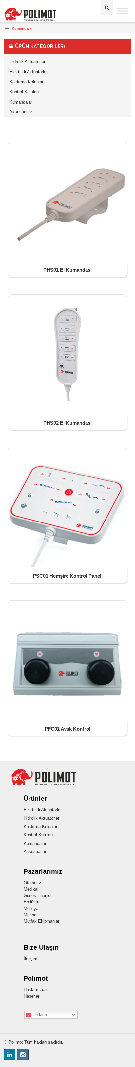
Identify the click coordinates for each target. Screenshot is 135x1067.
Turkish (39, 1014)
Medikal (31, 889)
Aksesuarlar (21, 111)
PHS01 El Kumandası (67, 270)
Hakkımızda (35, 989)
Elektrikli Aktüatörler (29, 71)
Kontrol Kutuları (24, 91)
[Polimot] (39, 14)
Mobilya (31, 908)
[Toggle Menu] (122, 11)
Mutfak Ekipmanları (42, 921)
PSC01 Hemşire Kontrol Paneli (68, 576)
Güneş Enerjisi (37, 895)
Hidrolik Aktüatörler (27, 61)
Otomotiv (32, 882)
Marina (30, 914)
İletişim (30, 958)
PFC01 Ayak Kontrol (67, 728)
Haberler (31, 996)
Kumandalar (21, 102)
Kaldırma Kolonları (27, 82)
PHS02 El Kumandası (67, 423)
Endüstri (31, 901)
